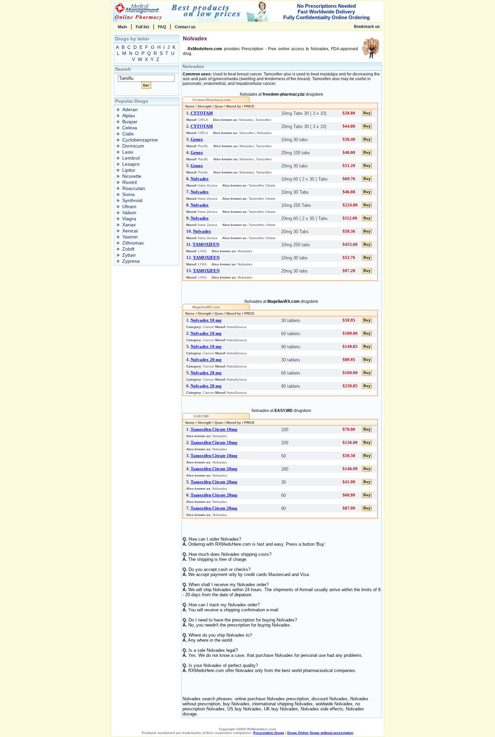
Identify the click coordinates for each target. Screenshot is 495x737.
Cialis (128, 133)
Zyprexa (131, 261)
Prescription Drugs (268, 733)
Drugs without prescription (331, 733)
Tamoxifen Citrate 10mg (214, 429)
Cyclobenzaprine (140, 139)
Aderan (130, 109)
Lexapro (131, 164)
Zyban (129, 255)
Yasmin (130, 236)
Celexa (129, 127)
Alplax (128, 115)
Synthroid (132, 200)
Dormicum (133, 146)
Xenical (130, 230)
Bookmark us (367, 26)
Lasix (127, 152)
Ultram (129, 206)
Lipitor (128, 170)
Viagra (129, 218)
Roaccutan (133, 188)
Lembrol (131, 158)
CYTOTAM (202, 113)
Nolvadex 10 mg (206, 320)
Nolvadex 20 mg (206, 359)
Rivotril (129, 182)
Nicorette (131, 176)
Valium (129, 212)
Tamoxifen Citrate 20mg (214, 468)
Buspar (129, 121)
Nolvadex (200, 178)
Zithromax (133, 243)
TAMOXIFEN (206, 244)
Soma (128, 194)
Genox (197, 139)
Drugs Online (298, 733)
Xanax (129, 224)
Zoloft (128, 249)
